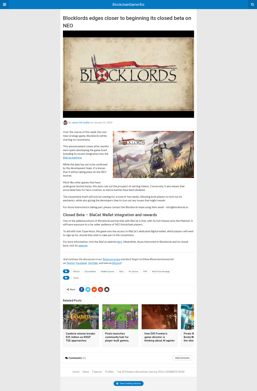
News (76, 278)
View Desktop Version (130, 383)
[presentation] (188, 327)
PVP (145, 271)
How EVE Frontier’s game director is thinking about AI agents (159, 337)
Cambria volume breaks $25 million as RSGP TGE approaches (80, 337)
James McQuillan (81, 122)
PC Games (133, 271)
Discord (116, 263)
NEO (121, 271)
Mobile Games (107, 271)
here (119, 241)
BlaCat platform (72, 157)
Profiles (109, 371)
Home (76, 371)
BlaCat (76, 271)
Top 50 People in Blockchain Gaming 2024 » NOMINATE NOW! (151, 371)
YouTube (93, 263)
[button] (4, 4)
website (82, 245)
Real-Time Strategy (161, 271)
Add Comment (182, 358)
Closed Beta (90, 271)
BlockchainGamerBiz (128, 4)
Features (97, 371)
